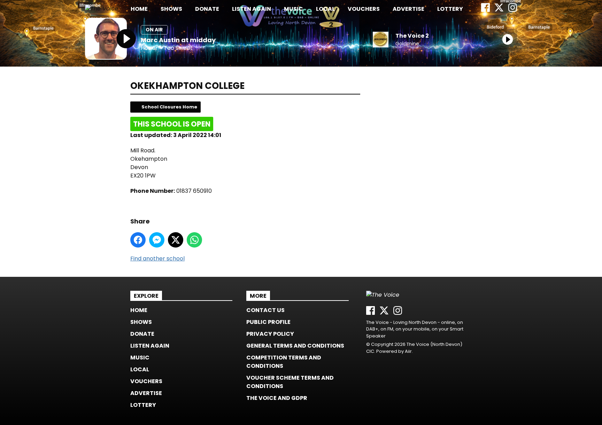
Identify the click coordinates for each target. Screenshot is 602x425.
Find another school (157, 259)
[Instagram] (512, 10)
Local (325, 9)
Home (139, 9)
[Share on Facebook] (138, 240)
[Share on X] (175, 240)
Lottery (450, 9)
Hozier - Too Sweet (167, 48)
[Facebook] (485, 10)
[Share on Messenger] (156, 240)
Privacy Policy (270, 334)
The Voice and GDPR (276, 398)
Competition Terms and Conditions (283, 362)
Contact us (265, 310)
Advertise (408, 9)
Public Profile (268, 322)
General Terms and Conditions (295, 346)
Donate (207, 9)
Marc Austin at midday (178, 40)
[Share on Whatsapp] (194, 240)
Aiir (408, 351)
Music (293, 9)
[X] (499, 10)
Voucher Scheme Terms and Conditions (290, 382)
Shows (171, 9)
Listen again (251, 9)
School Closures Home (169, 107)
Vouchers (364, 9)
